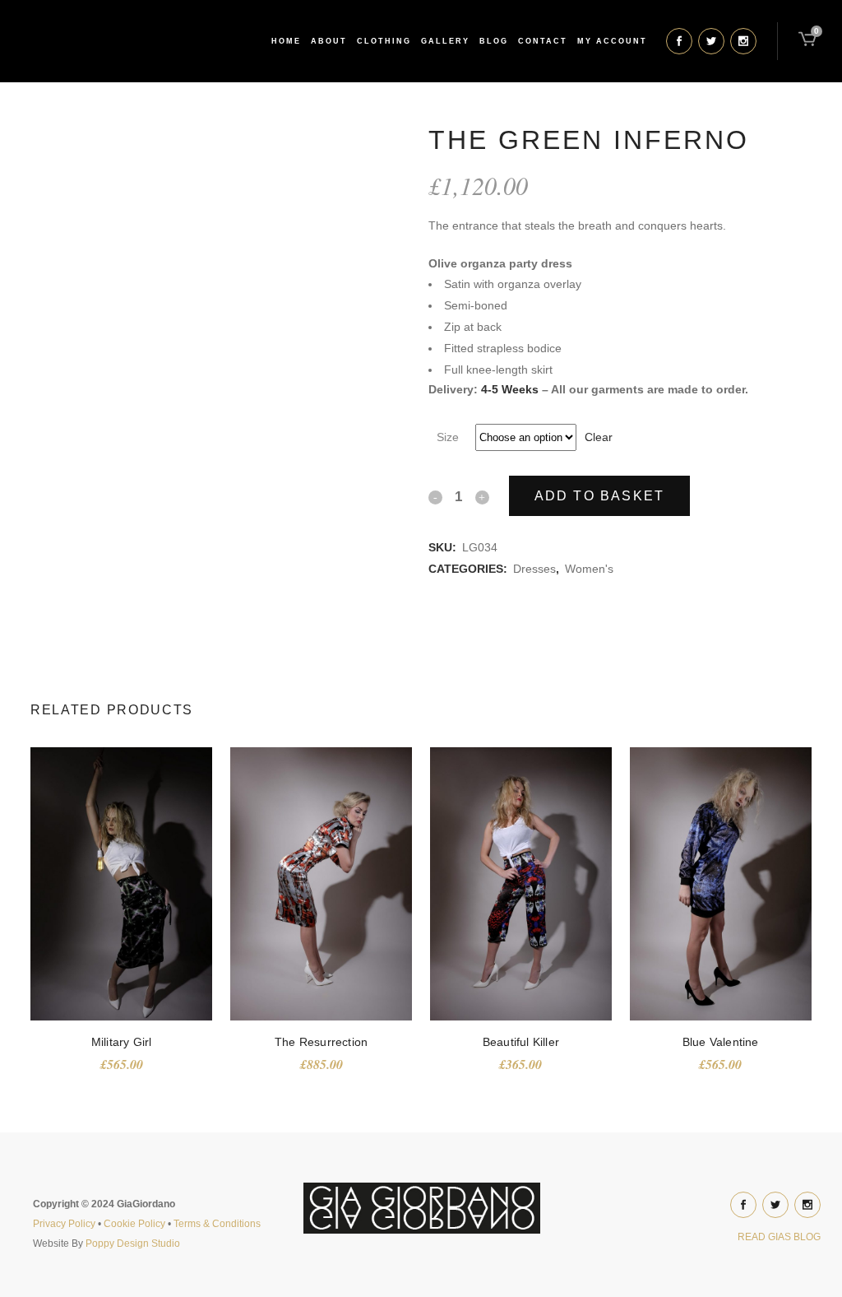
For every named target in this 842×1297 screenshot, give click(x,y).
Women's (589, 568)
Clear (599, 437)
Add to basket (599, 496)
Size (448, 437)
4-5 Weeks (510, 389)
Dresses (534, 568)
